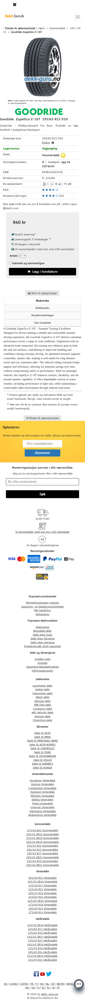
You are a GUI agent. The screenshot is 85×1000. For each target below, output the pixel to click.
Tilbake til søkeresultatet (20, 28)
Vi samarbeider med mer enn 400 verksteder (42, 531)
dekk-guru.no (49, 994)
